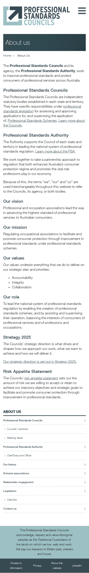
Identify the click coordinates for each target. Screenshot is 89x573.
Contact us (9, 508)
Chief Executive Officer (19, 455)
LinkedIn (76, 566)
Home (7, 55)
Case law (12, 500)
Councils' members (17, 429)
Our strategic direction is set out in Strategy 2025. (40, 362)
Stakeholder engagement (18, 482)
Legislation (9, 491)
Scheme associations (16, 473)
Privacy (37, 566)
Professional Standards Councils (22, 420)
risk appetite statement (41, 378)
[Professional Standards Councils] (36, 12)
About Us (12, 411)
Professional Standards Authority (23, 446)
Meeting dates (15, 438)
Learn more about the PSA (55, 151)
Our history (9, 464)
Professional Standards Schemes (32, 121)
